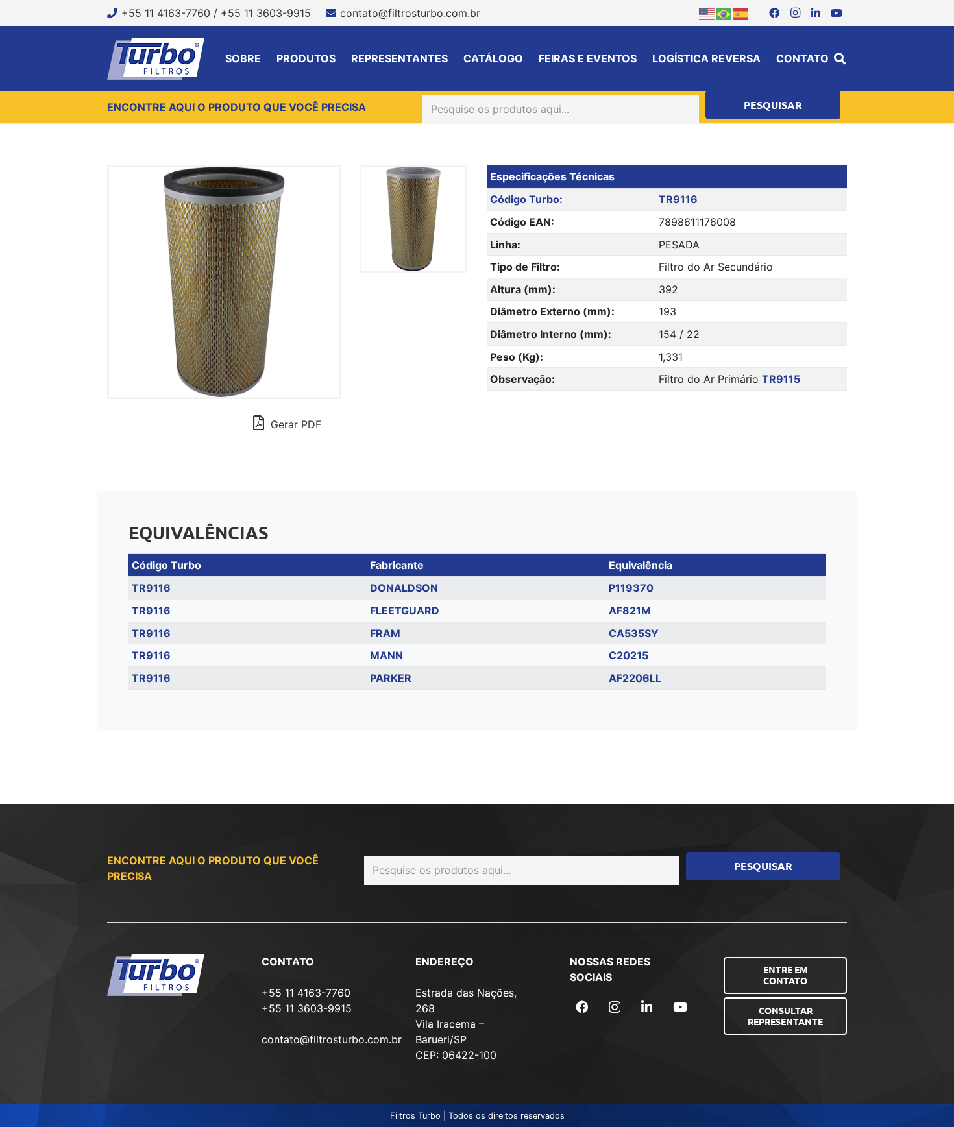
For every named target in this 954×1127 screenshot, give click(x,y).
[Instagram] (795, 13)
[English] (707, 12)
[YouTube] (836, 13)
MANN (386, 655)
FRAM (385, 633)
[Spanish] (741, 12)
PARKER (390, 678)
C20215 (628, 655)
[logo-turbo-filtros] (155, 59)
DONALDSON (404, 587)
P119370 (631, 587)
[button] (840, 58)
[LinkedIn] (815, 13)
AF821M (630, 610)
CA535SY (634, 633)
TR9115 (781, 378)
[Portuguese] (724, 12)
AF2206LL (635, 678)
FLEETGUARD (404, 610)
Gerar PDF (294, 424)
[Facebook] (774, 13)
